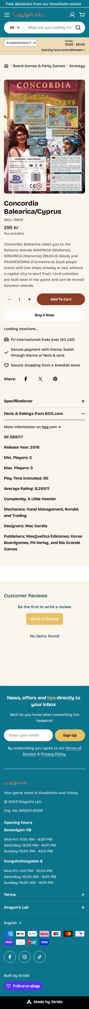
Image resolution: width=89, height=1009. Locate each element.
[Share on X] (40, 379)
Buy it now (44, 315)
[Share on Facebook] (26, 379)
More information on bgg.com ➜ (32, 427)
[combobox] (44, 27)
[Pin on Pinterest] (55, 379)
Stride (24, 975)
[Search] (78, 27)
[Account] (72, 15)
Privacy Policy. (53, 754)
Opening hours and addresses (63, 50)
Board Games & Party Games (39, 66)
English (10, 923)
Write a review (44, 619)
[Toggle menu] (7, 15)
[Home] (6, 65)
